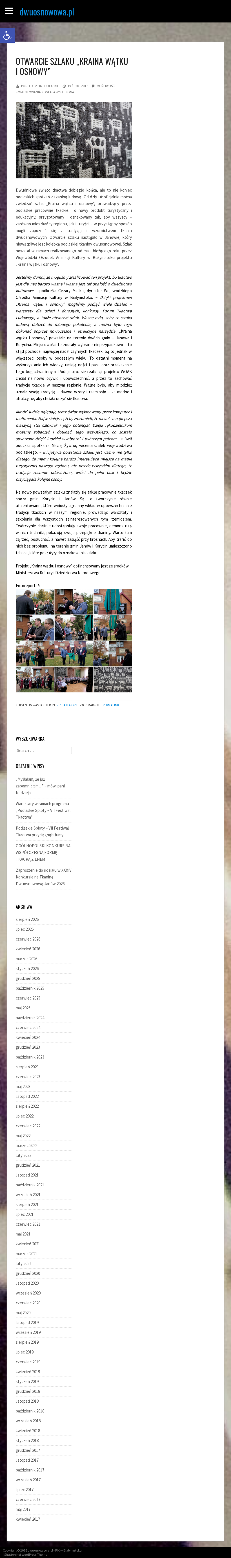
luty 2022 (23, 1155)
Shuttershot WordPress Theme (25, 1554)
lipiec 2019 (25, 1352)
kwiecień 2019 (28, 1371)
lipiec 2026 (25, 929)
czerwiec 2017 (28, 1499)
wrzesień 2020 (28, 1293)
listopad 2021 (27, 1175)
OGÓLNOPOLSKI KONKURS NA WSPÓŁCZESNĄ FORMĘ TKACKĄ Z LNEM (43, 852)
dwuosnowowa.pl (47, 11)
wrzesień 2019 (28, 1332)
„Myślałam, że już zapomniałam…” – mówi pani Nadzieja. (40, 785)
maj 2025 (23, 1007)
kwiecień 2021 (28, 1243)
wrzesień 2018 (28, 1420)
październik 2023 (30, 1057)
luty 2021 (23, 1263)
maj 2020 (23, 1312)
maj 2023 (23, 1086)
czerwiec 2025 (28, 998)
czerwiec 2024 (28, 1027)
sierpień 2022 (27, 1106)
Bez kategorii (66, 705)
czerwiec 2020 (28, 1302)
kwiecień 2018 (28, 1430)
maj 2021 (23, 1234)
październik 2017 (30, 1470)
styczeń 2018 (27, 1440)
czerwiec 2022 (28, 1125)
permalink (111, 705)
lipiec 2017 (25, 1489)
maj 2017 (23, 1509)
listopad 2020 (27, 1283)
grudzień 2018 (28, 1391)
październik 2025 (30, 988)
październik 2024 (30, 1017)
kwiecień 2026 (28, 948)
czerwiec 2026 (28, 939)
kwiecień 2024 (28, 1037)
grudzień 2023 (28, 1047)
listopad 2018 (27, 1401)
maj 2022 (23, 1135)
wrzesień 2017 (28, 1479)
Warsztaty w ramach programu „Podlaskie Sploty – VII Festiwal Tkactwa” (43, 810)
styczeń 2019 (27, 1381)
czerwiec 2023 (28, 1076)
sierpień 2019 (27, 1342)
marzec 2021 (26, 1253)
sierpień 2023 (27, 1066)
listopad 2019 (27, 1322)
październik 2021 (30, 1184)
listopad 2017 (27, 1460)
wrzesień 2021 (28, 1194)
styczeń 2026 (27, 968)
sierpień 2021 (27, 1204)
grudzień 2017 (28, 1450)
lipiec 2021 (25, 1214)
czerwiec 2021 (28, 1224)
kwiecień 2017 (28, 1519)
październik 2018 (30, 1411)
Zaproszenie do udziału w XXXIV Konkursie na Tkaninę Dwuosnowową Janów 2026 (44, 876)
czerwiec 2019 (28, 1361)
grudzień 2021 (28, 1165)
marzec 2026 (26, 958)
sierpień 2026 (27, 919)
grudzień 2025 (28, 978)
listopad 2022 (27, 1096)
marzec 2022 (26, 1145)
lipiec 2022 (25, 1116)
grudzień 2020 (28, 1273)
